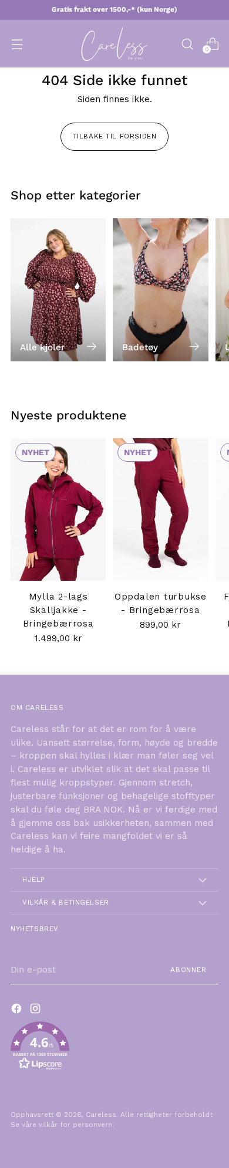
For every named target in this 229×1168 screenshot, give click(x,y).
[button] (114, 1048)
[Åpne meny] (17, 44)
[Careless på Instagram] (36, 1010)
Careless (101, 1115)
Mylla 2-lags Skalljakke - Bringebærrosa (58, 610)
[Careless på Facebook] (18, 1010)
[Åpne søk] (187, 44)
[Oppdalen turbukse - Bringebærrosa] (160, 509)
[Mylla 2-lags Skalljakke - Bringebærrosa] (58, 509)
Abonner (188, 970)
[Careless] (114, 44)
